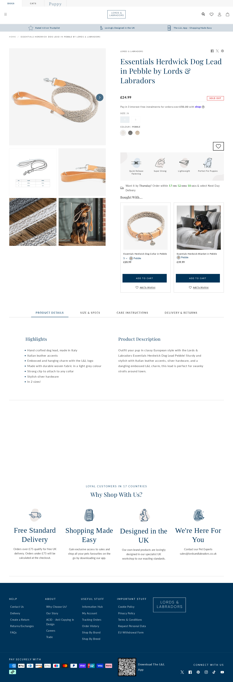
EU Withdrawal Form (131, 632)
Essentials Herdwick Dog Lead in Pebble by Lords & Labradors (60, 37)
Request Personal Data (132, 626)
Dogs (11, 3)
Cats (33, 3)
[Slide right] (99, 97)
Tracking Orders (91, 619)
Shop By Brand (91, 632)
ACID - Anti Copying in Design (60, 622)
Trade (49, 637)
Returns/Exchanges (22, 626)
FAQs (13, 632)
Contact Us (17, 606)
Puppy (55, 3)
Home (12, 37)
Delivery (15, 613)
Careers (50, 630)
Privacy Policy (126, 613)
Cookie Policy (126, 606)
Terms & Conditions (130, 619)
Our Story (52, 613)
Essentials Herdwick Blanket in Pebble (197, 253)
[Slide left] (15, 97)
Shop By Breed (91, 638)
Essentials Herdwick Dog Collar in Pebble (145, 253)
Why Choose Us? (56, 606)
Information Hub (92, 606)
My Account (89, 613)
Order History (90, 626)
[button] (5, 14)
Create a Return (19, 619)
